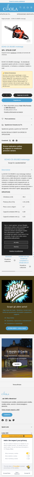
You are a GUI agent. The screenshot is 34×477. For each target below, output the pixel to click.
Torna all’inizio (17, 384)
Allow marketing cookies (11, 458)
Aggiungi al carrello (22, 95)
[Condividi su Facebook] (13, 140)
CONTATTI (7, 414)
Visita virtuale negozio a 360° (11, 410)
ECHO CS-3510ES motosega (18, 18)
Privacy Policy (9, 449)
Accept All (27, 473)
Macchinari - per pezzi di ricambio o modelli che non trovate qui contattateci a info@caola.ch (24, 258)
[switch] (28, 453)
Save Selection (17, 473)
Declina (16, 247)
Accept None (6, 473)
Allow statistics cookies (11, 456)
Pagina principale (6, 18)
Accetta (16, 242)
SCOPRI (17, 364)
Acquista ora (17, 100)
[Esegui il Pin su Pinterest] (16, 140)
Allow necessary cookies (11, 453)
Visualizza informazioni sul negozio (13, 112)
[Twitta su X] (10, 140)
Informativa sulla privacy (12, 238)
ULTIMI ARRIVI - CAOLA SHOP (17, 328)
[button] (28, 7)
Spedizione (13, 52)
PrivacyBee (16, 466)
